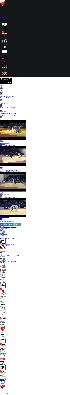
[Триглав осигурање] (36, 32)
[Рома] (6, 232)
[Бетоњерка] (6, 226)
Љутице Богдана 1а (4, 7)
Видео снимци (4, 113)
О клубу (3, 19)
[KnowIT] (6, 259)
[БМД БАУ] (6, 228)
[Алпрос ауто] (6, 270)
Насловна (3, 112)
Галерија (3, 18)
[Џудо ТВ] (36, 22)
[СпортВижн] (6, 269)
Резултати (3, 16)
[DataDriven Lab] (36, 28)
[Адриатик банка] (36, 37)
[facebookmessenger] (9, 224)
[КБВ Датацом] (36, 41)
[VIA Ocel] (36, 44)
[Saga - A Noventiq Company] (6, 262)
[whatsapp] (14, 224)
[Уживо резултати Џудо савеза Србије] (36, 47)
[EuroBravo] (36, 35)
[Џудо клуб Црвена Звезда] (2, 5)
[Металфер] (6, 230)
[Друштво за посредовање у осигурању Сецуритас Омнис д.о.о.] (6, 267)
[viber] (12, 224)
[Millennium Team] (36, 24)
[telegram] (17, 224)
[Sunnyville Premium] (36, 39)
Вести (3, 15)
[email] (19, 224)
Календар (3, 17)
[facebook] (1, 224)
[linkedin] (7, 224)
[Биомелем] (6, 260)
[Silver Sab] (6, 255)
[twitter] (4, 224)
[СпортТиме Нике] (36, 33)
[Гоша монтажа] (6, 234)
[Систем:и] (36, 38)
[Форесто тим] (6, 229)
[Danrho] (6, 246)
